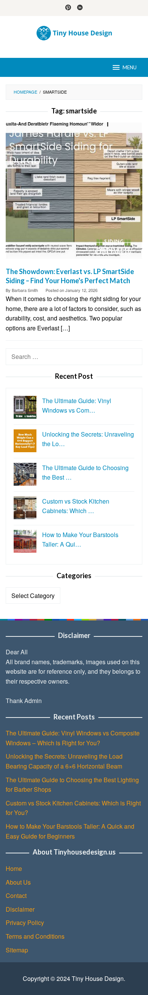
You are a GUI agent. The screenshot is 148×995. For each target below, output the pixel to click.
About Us (18, 882)
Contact (16, 895)
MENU (130, 67)
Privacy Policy (25, 922)
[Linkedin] (80, 8)
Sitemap (17, 950)
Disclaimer (20, 909)
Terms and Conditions (35, 936)
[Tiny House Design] (74, 32)
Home (14, 868)
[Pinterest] (68, 8)
